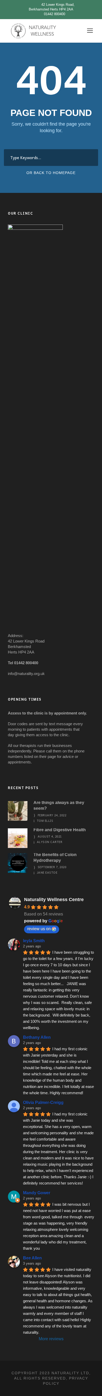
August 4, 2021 (50, 836)
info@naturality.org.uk (26, 673)
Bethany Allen (37, 1037)
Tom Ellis (45, 820)
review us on (39, 928)
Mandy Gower (36, 1193)
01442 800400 (54, 14)
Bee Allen (32, 1258)
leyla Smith (34, 941)
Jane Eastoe (47, 872)
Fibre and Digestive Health (59, 830)
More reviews (51, 1339)
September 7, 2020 (52, 867)
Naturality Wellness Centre (54, 899)
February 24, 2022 (52, 815)
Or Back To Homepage (51, 173)
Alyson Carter (50, 842)
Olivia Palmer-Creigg (43, 1102)
